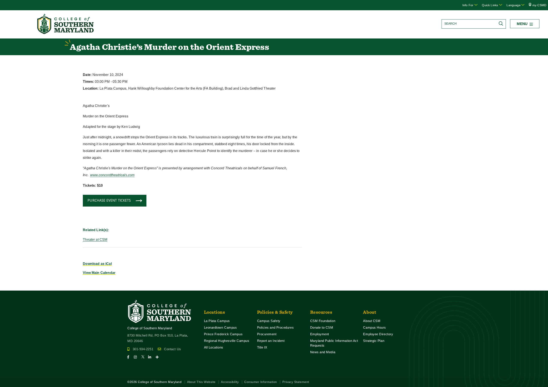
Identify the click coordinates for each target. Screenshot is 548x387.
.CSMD (539, 5)
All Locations (213, 347)
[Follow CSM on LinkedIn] (151, 357)
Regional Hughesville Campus (226, 341)
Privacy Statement (295, 382)
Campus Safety (268, 321)
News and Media (322, 352)
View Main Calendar (99, 273)
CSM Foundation (322, 321)
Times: (88, 81)
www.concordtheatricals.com (112, 175)
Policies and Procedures (275, 327)
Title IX (262, 347)
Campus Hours (374, 327)
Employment (319, 334)
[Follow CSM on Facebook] (130, 357)
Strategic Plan (373, 341)
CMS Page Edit (12, 287)
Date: (87, 75)
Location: (90, 88)
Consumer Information (260, 382)
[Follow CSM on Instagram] (137, 357)
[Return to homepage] (66, 33)
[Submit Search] (502, 23)
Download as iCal (97, 264)
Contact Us (172, 349)
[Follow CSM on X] (144, 357)
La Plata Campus (217, 321)
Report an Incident (271, 341)
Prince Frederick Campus (223, 334)
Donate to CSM (321, 327)
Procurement (267, 334)
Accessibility (230, 382)
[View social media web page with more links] (158, 357)
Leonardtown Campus (220, 327)
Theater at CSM (95, 239)
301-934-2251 (143, 349)
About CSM (371, 321)
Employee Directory (378, 334)
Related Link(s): (96, 230)
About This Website (201, 382)
